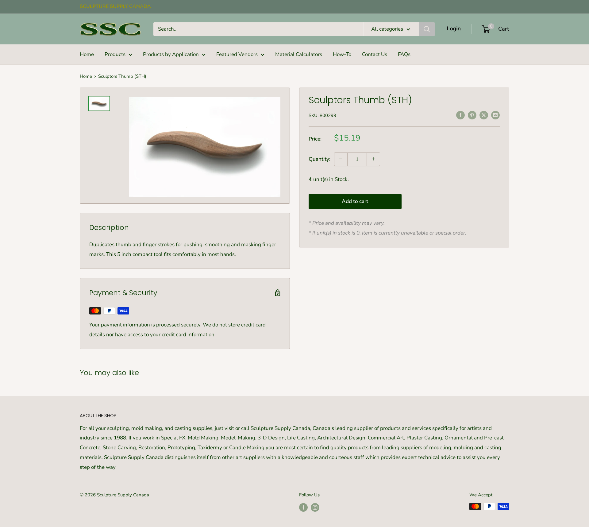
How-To (342, 54)
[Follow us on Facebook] (303, 507)
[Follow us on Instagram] (315, 507)
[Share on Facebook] (460, 115)
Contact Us (374, 54)
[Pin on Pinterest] (472, 115)
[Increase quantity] (373, 158)
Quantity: (319, 159)
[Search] (427, 29)
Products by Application (171, 54)
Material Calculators (298, 54)
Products (115, 54)
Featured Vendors (237, 54)
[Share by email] (495, 115)
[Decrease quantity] (340, 158)
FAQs (404, 54)
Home (87, 54)
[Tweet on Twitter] (483, 115)
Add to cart (355, 201)
